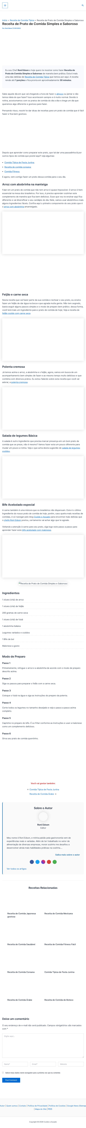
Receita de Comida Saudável (21, 944)
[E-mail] (49, 862)
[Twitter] (37, 862)
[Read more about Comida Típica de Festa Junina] (61, 959)
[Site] (55, 862)
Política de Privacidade (37, 1106)
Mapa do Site (41, 1109)
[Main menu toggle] (5, 5)
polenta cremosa (19, 382)
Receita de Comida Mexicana (58, 913)
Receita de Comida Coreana (20, 972)
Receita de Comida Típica (37, 77)
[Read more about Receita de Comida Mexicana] (61, 901)
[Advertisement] (43, 49)
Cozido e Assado (42, 517)
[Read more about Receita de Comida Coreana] (24, 959)
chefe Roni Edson (12, 520)
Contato (22, 1106)
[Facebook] (32, 862)
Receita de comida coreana (17, 167)
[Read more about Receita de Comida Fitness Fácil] (61, 931)
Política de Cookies (57, 1106)
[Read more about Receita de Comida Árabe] (24, 987)
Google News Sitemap (76, 1106)
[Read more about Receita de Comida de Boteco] (61, 987)
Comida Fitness (11, 171)
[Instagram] (43, 862)
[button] (83, 5)
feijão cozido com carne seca (16, 313)
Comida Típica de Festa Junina (19, 162)
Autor (2, 1106)
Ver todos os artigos (16, 868)
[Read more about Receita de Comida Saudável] (24, 931)
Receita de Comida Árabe (42, 794)
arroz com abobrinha (14, 206)
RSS (50, 1109)
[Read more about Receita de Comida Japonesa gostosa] (24, 901)
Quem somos (11, 1106)
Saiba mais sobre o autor (67, 854)
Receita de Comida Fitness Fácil (60, 944)
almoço (59, 94)
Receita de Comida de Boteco (58, 1000)
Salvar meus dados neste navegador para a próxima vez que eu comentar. (32, 1073)
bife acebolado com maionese (36, 530)
